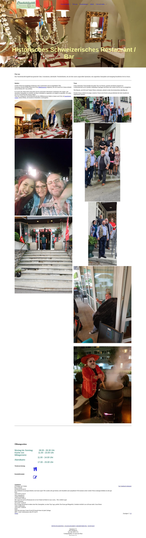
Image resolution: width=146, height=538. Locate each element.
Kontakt (91, 526)
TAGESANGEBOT (70, 526)
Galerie (92, 4)
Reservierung (81, 526)
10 (130, 513)
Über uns (74, 4)
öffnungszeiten (57, 526)
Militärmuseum (42, 87)
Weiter (16, 513)
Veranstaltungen (83, 4)
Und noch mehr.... (101, 4)
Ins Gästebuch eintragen (125, 486)
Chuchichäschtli (65, 4)
